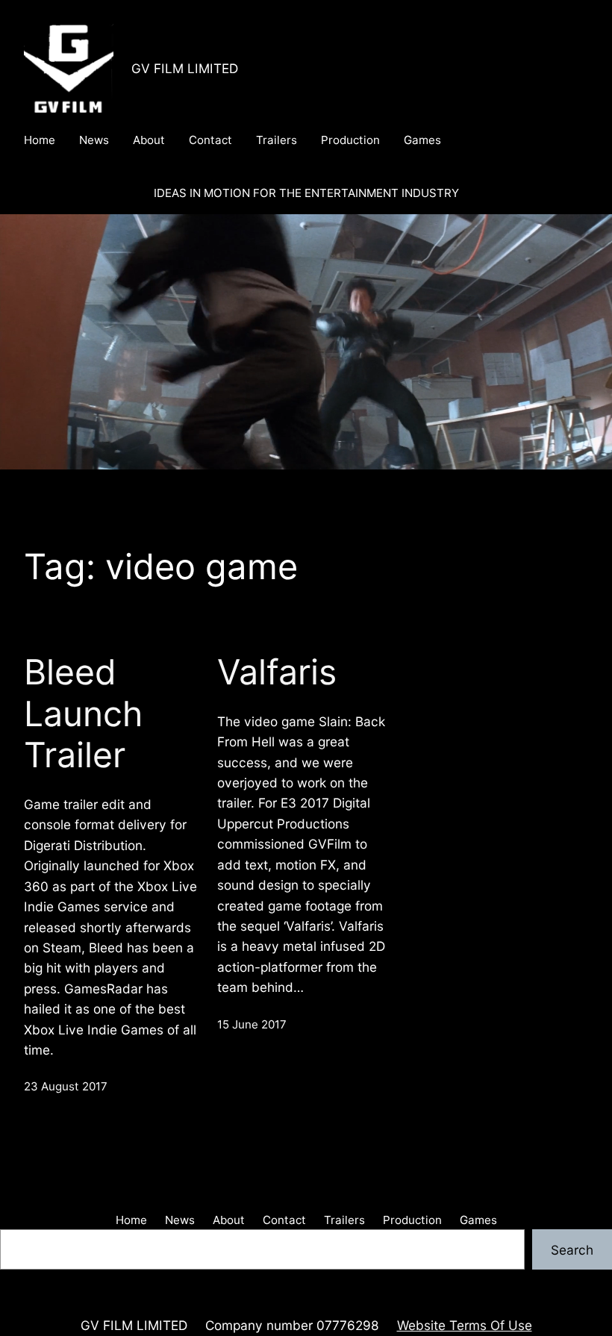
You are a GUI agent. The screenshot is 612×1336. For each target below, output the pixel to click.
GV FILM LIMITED (184, 68)
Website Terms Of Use (464, 1325)
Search (572, 1250)
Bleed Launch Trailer (83, 713)
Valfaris (277, 672)
